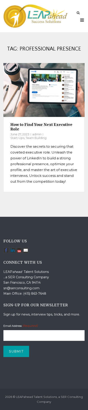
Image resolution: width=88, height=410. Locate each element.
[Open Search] (78, 13)
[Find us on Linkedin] (12, 250)
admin (37, 134)
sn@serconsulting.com (21, 288)
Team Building (36, 138)
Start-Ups (17, 138)
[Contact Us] (25, 250)
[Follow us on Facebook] (6, 250)
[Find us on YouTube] (19, 250)
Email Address (20, 325)
